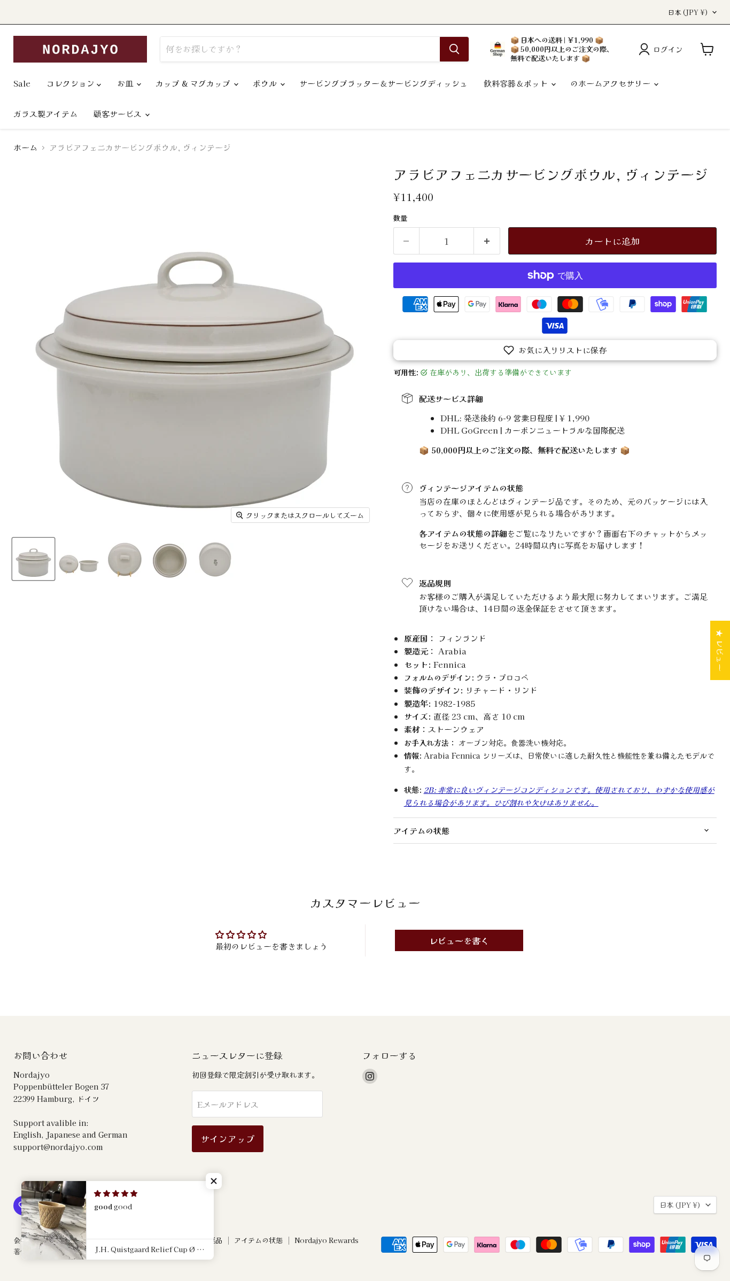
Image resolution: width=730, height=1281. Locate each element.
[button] (555, 350)
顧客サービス (119, 113)
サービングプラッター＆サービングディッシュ (383, 83)
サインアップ (227, 1138)
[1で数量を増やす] (487, 240)
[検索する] (454, 49)
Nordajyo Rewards (326, 1240)
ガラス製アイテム (45, 113)
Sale (21, 83)
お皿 (126, 83)
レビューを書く (459, 940)
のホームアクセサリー (611, 83)
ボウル (266, 83)
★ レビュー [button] (720, 650)
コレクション (71, 83)
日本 (688, 12)
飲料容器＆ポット (517, 83)
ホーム (25, 147)
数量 (400, 218)
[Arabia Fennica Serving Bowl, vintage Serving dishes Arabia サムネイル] (33, 559)
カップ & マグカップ (194, 83)
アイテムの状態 (258, 1240)
